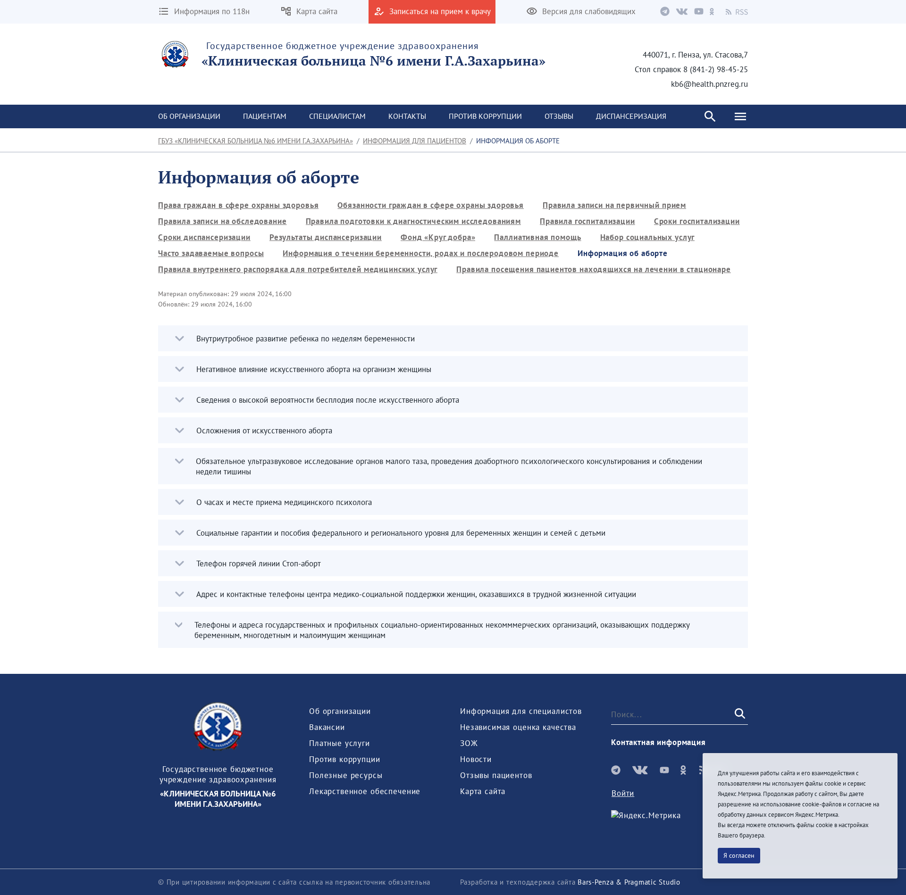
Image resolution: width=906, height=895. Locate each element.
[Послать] (739, 713)
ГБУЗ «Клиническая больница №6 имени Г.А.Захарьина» (255, 140)
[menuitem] (189, 116)
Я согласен (739, 855)
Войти (623, 793)
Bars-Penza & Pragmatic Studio (629, 882)
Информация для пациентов (414, 140)
